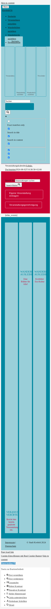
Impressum (10, 542)
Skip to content (8, 3)
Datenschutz (10, 546)
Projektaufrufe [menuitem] (14, 42)
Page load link (7, 552)
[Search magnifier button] (7, 112)
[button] (8, 563)
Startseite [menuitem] (12, 16)
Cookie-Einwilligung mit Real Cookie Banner (21, 556)
